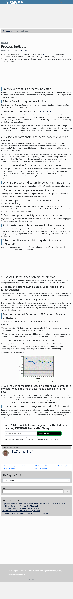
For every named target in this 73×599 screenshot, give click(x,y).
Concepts (9, 31)
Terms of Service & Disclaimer (31, 571)
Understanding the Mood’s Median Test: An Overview (15, 467)
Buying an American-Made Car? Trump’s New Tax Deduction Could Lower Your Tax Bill (34, 504)
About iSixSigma (12, 571)
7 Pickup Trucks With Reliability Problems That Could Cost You (25, 513)
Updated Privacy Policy (53, 571)
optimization (44, 111)
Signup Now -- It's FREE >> (49, 433)
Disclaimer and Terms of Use (17, 441)
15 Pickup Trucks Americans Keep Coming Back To (20, 508)
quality (3, 417)
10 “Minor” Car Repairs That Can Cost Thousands (20, 506)
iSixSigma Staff (23, 50)
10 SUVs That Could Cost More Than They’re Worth (21, 511)
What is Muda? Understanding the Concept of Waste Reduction (52, 467)
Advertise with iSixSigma (15, 574)
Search (4, 488)
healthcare (47, 54)
